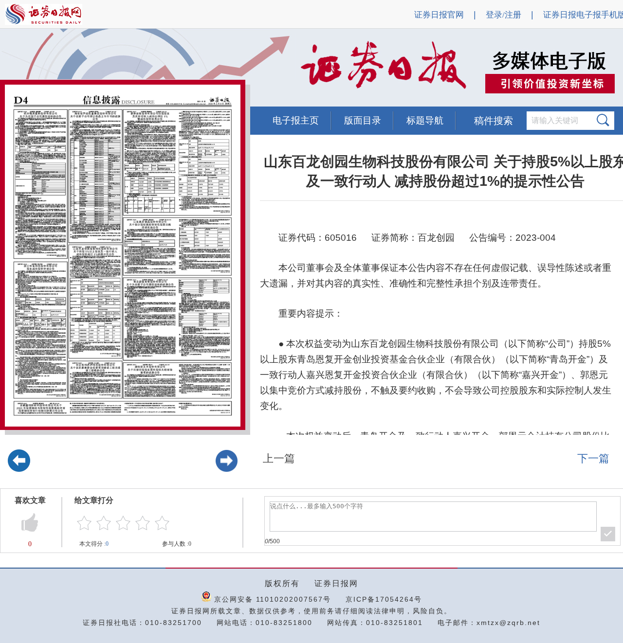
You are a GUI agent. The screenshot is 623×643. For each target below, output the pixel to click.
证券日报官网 (439, 14)
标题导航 (424, 120)
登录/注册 (503, 14)
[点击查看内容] (164, 68)
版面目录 (362, 120)
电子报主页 (296, 120)
